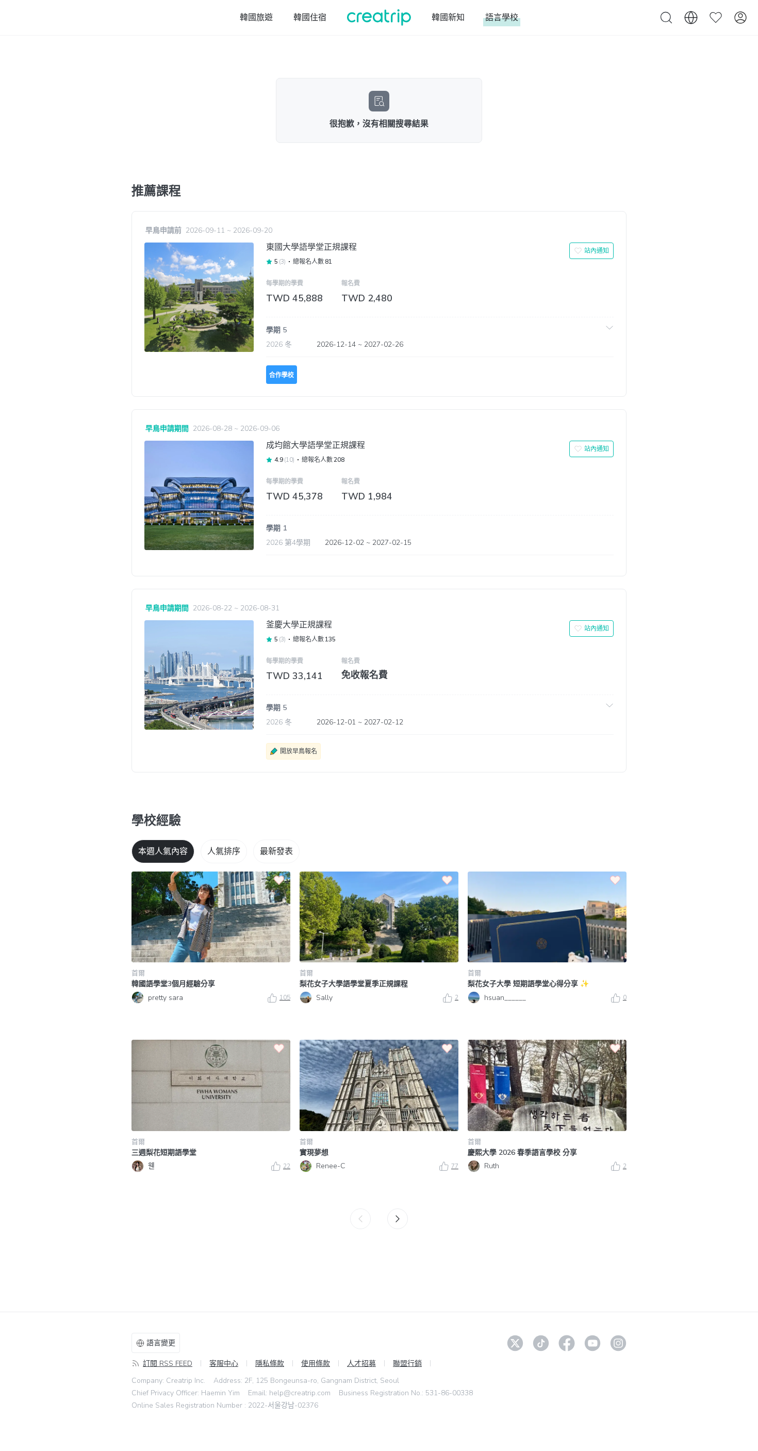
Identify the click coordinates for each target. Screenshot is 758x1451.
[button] (440, 337)
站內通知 (596, 251)
